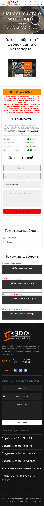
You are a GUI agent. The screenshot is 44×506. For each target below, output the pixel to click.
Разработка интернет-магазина (21, 468)
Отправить (22, 423)
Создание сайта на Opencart (20, 460)
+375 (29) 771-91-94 (33, 5)
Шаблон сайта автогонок (22, 283)
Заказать (22, 211)
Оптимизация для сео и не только (18, 478)
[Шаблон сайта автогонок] (22, 278)
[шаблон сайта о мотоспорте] (22, 294)
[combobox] (6, 176)
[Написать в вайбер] (15, 370)
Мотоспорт (11, 238)
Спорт (9, 242)
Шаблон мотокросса (22, 268)
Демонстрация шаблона (22, 92)
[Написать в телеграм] (21, 370)
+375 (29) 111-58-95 (33, 2)
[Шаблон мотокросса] (22, 263)
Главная (22, 24)
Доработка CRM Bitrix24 (17, 438)
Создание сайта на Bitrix (17, 445)
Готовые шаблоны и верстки (22, 26)
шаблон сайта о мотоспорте (22, 298)
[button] (3, 3)
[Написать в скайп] (26, 370)
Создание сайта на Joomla (18, 453)
